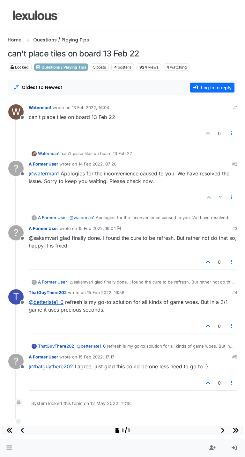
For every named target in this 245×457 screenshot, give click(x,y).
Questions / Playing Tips (63, 67)
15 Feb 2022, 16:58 (105, 292)
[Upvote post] (208, 133)
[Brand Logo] (36, 15)
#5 (234, 356)
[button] (9, 448)
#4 (234, 292)
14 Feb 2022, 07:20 (97, 163)
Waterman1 (40, 107)
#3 (234, 228)
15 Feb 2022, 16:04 (97, 228)
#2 (234, 163)
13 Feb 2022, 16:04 (90, 107)
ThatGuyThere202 (48, 292)
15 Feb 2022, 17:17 (96, 356)
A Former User (43, 163)
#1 (235, 107)
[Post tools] (232, 133)
